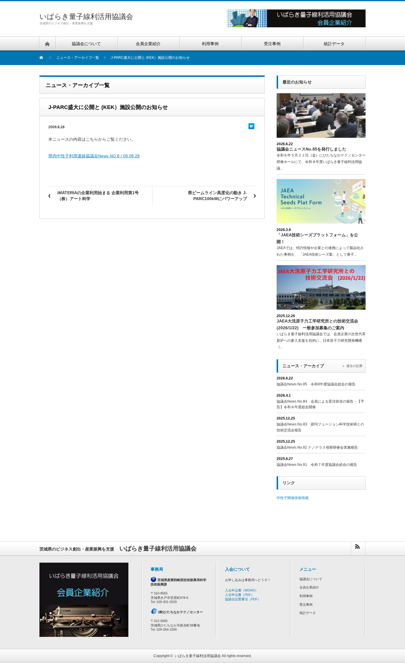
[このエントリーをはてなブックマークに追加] (251, 127)
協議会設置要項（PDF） (243, 599)
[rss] (358, 548)
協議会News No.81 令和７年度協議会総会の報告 (317, 465)
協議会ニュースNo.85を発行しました (311, 149)
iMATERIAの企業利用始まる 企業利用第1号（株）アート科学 (98, 195)
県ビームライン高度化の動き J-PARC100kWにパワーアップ (217, 195)
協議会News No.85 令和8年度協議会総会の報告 (316, 384)
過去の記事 (354, 366)
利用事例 (305, 596)
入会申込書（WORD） (241, 590)
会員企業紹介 (309, 587)
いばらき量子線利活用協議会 (86, 16)
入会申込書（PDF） (239, 594)
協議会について (310, 579)
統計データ (307, 613)
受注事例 (305, 604)
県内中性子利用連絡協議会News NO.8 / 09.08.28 (94, 156)
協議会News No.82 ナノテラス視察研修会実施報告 (317, 447)
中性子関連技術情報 (293, 498)
